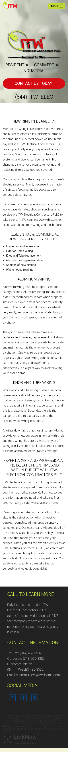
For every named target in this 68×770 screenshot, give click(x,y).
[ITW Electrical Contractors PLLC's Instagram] (12, 698)
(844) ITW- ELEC (34, 97)
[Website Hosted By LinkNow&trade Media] (21, 739)
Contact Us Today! (34, 83)
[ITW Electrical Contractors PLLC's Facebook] (23, 698)
